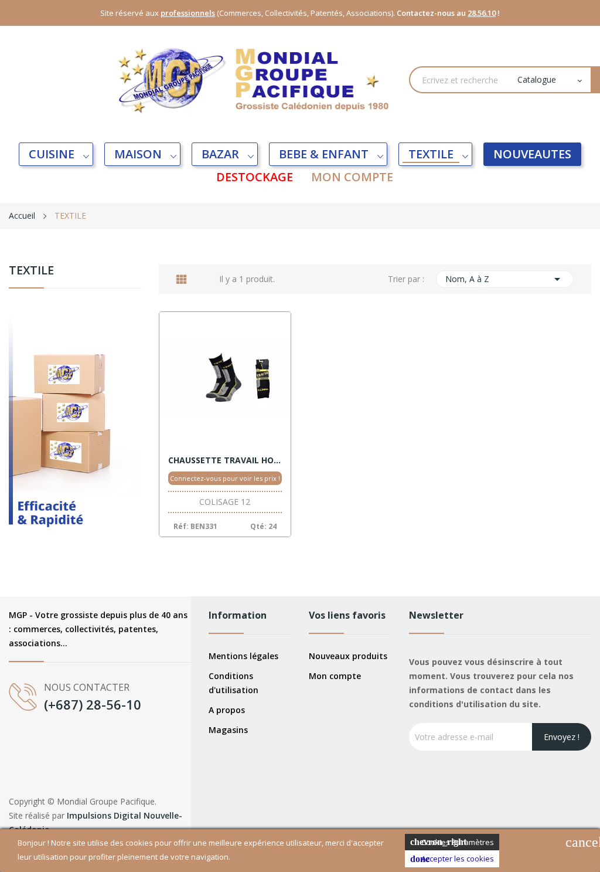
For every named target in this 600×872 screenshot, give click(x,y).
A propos (227, 709)
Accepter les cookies (452, 858)
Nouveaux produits (348, 655)
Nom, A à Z (505, 279)
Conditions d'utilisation (233, 682)
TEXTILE (31, 271)
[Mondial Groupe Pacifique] (75, 435)
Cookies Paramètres (452, 842)
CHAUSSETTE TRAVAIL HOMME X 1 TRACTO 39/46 (225, 460)
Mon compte (335, 675)
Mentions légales (243, 655)
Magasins (228, 729)
